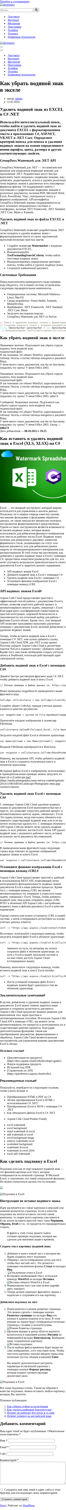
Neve (3, 1505)
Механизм (14, 23)
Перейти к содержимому (15, 1)
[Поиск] (36, 10)
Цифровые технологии (21, 36)
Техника (13, 33)
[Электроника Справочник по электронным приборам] (7, 4)
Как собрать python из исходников (27, 1406)
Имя (3, 1440)
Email (4, 1447)
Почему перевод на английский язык (29, 1416)
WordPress (29, 1505)
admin (18, 98)
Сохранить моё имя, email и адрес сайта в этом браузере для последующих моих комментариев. (30, 1491)
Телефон (13, 30)
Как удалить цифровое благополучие (29, 1409)
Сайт (3, 1453)
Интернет (13, 20)
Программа (14, 26)
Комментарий (9, 1460)
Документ (14, 16)
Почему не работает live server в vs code (30, 1412)
